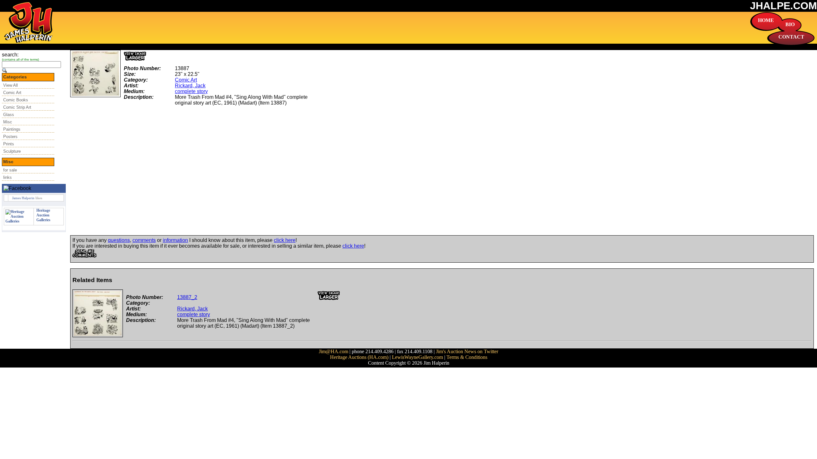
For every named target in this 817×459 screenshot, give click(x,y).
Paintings (11, 129)
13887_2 (187, 297)
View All (10, 85)
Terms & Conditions (466, 357)
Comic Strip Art (17, 107)
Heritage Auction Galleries (43, 215)
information (175, 240)
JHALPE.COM (783, 5)
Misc (7, 122)
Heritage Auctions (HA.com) (359, 357)
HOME (766, 20)
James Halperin (23, 198)
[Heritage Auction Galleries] (18, 221)
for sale (10, 170)
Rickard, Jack (190, 85)
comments (144, 240)
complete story (191, 91)
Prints (8, 144)
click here (285, 240)
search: (10, 54)
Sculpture (12, 151)
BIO (790, 24)
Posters (10, 136)
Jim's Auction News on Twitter (467, 351)
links (7, 177)
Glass (8, 114)
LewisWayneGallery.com (417, 357)
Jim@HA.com (333, 351)
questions (119, 240)
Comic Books (15, 100)
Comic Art (12, 92)
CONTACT (791, 37)
